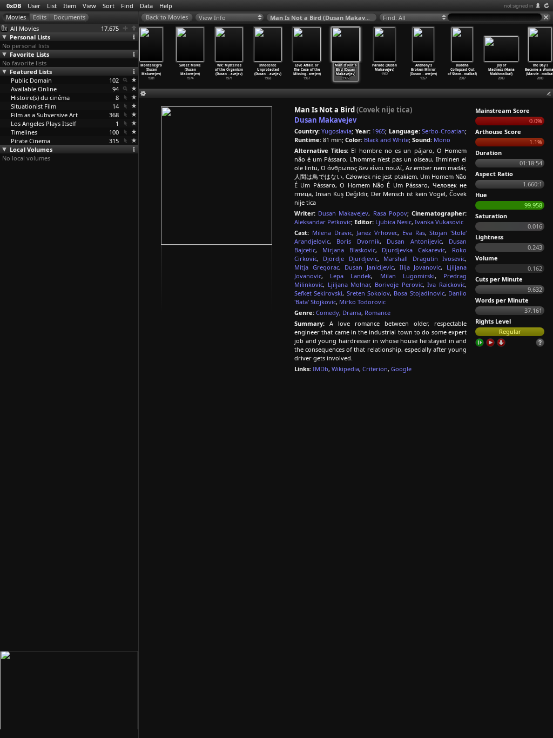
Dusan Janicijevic (369, 267)
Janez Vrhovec (376, 233)
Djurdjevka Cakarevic (413, 250)
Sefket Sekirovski (318, 293)
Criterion (375, 369)
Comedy (327, 312)
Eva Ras (413, 233)
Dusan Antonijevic (414, 241)
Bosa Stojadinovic (419, 293)
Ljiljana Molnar (349, 284)
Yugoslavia (336, 131)
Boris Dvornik (357, 241)
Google (401, 369)
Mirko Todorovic (362, 302)
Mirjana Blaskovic (348, 250)
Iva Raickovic (446, 284)
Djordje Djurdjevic (350, 258)
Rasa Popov (390, 213)
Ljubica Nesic (393, 222)
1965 (378, 131)
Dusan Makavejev (325, 120)
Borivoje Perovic (399, 284)
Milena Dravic (332, 233)
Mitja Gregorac (316, 267)
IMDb (320, 369)
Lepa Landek (350, 276)
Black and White (386, 140)
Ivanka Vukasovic (439, 222)
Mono (442, 140)
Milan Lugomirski (407, 276)
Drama (351, 312)
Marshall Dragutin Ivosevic (424, 258)
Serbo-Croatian (443, 131)
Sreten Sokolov (368, 293)
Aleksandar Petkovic (322, 222)
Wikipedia (345, 369)
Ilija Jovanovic (420, 267)
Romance (377, 312)
